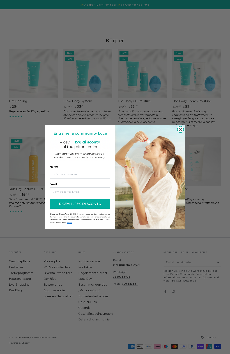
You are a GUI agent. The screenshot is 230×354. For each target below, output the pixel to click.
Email (53, 184)
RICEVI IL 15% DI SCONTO (80, 204)
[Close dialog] (180, 129)
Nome (54, 167)
